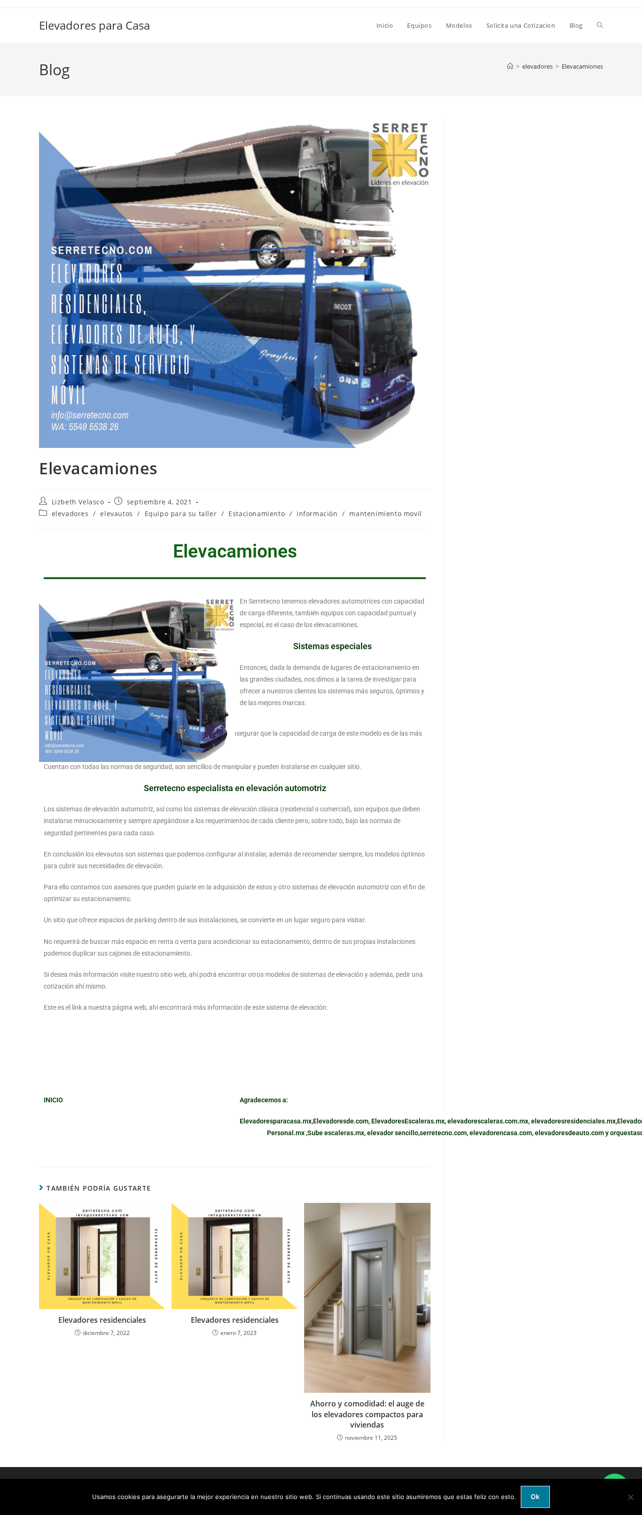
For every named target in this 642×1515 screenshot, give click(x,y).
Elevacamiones (582, 66)
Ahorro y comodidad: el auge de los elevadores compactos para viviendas (367, 1414)
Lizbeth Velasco (78, 501)
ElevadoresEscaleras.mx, (409, 1121)
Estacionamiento (256, 513)
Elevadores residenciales (102, 1320)
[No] (630, 1497)
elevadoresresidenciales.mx (573, 1121)
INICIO (53, 1100)
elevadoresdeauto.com (569, 1133)
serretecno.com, (444, 1133)
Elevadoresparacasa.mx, (276, 1121)
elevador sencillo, (393, 1133)
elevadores (70, 513)
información (317, 513)
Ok (535, 1496)
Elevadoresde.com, (342, 1121)
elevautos (116, 513)
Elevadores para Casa (94, 25)
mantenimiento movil (385, 513)
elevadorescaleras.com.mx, (489, 1121)
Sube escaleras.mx (335, 1133)
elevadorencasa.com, (501, 1133)
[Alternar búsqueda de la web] (600, 25)
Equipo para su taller (181, 513)
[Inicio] (510, 66)
